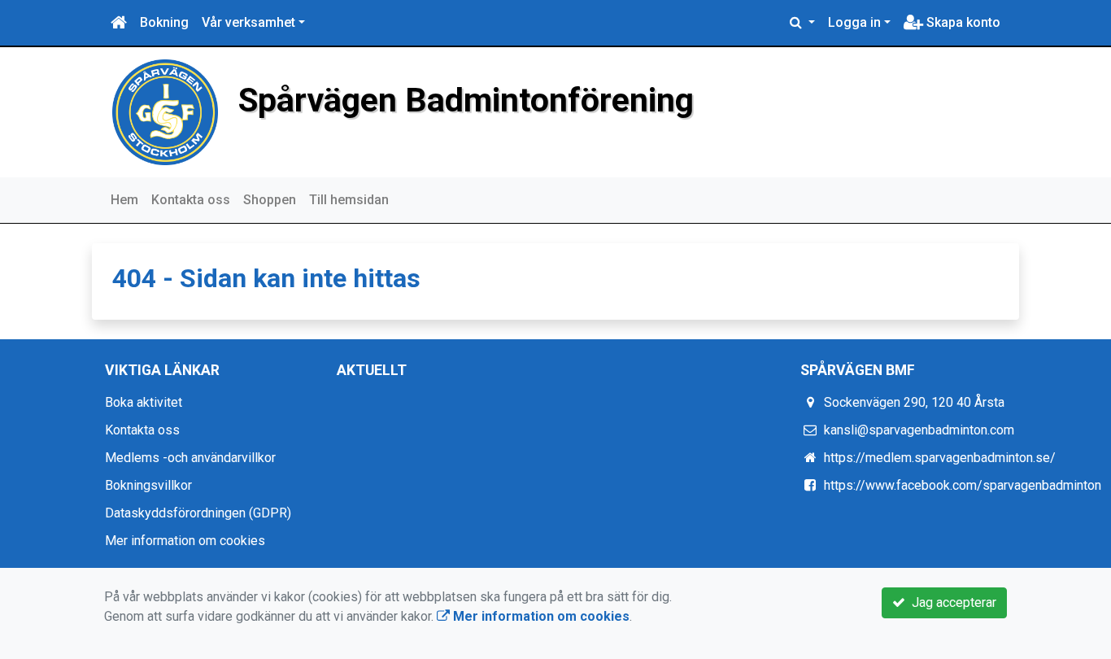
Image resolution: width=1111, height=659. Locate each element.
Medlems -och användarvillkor (190, 457)
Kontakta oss (190, 199)
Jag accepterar (950, 602)
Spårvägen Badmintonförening (466, 100)
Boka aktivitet (143, 402)
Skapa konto (961, 22)
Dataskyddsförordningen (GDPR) (198, 513)
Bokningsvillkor (148, 485)
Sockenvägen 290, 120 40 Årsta (914, 402)
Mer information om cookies (185, 540)
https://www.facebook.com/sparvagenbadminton (962, 485)
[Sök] (802, 23)
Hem (124, 199)
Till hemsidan (349, 199)
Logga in (854, 22)
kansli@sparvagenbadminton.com (919, 430)
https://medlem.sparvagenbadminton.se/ (940, 457)
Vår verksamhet (248, 22)
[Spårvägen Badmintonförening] (165, 111)
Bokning (164, 22)
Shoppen (269, 199)
